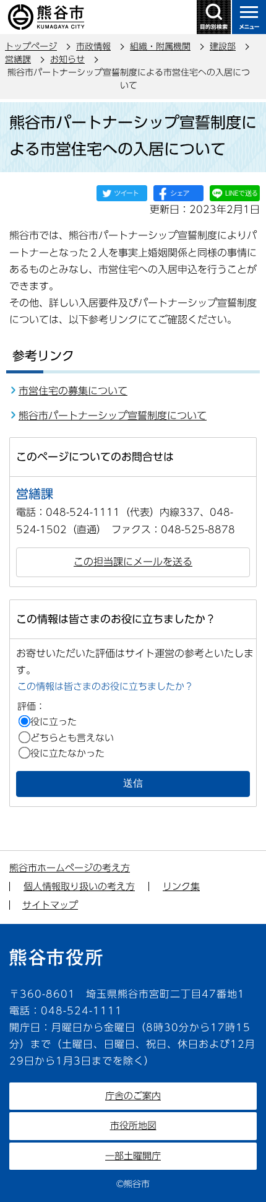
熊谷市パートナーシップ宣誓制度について (113, 415)
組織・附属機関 (160, 46)
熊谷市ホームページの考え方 (69, 868)
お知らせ (67, 59)
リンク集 (181, 886)
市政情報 (93, 46)
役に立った (53, 721)
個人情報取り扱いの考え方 (79, 886)
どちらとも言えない (72, 738)
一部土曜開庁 (133, 1156)
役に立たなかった (67, 753)
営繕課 (18, 59)
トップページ (31, 46)
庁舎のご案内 (133, 1095)
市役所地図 (133, 1125)
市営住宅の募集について (73, 391)
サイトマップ (50, 905)
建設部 (223, 46)
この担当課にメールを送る (133, 562)
